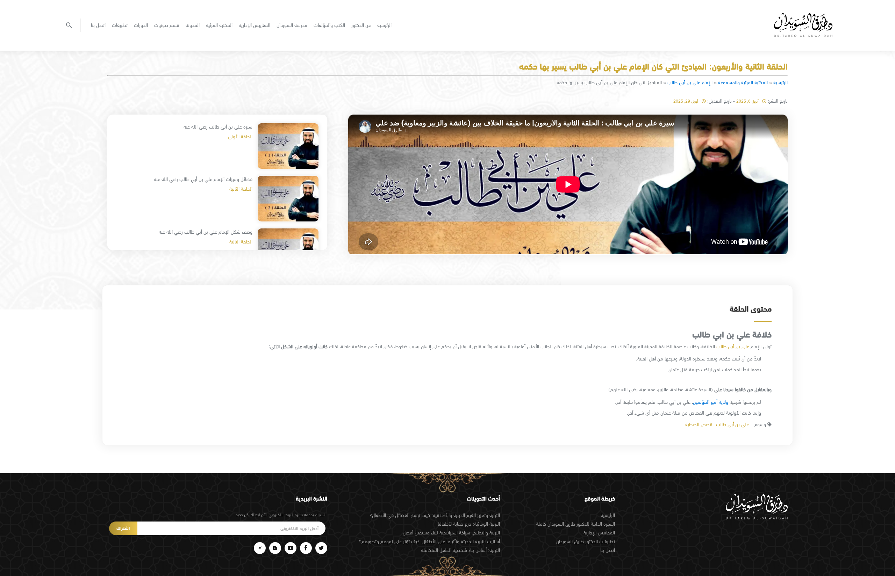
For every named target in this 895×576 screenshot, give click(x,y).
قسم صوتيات (166, 25)
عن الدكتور (361, 25)
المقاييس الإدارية (254, 25)
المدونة (193, 25)
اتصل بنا (98, 25)
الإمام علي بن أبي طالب (690, 82)
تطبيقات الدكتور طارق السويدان (585, 541)
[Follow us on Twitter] (321, 548)
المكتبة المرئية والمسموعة (743, 82)
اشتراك (123, 528)
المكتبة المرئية (219, 25)
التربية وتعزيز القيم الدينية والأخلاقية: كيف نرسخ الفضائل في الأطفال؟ (435, 515)
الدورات (141, 25)
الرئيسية (384, 25)
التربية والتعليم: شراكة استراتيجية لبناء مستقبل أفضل (451, 532)
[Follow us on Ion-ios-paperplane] (260, 548)
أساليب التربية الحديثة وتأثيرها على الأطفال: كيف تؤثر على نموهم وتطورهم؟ (429, 541)
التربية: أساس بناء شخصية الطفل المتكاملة (460, 550)
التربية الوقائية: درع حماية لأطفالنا (469, 524)
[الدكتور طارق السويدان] (803, 25)
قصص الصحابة (699, 424)
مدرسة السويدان (292, 25)
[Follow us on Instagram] (275, 548)
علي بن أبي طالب (732, 346)
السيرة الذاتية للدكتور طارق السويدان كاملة (575, 524)
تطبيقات (120, 25)
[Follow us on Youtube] (290, 548)
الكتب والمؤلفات (329, 25)
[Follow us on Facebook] (306, 548)
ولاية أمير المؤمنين (710, 402)
